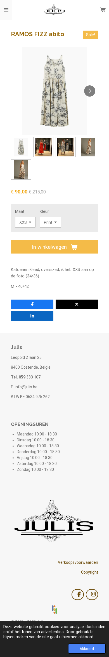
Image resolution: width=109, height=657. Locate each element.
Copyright (89, 572)
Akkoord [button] (87, 648)
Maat (19, 211)
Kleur (44, 211)
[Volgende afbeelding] (89, 91)
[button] (21, 147)
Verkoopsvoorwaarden (78, 562)
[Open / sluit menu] (6, 10)
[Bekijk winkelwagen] (103, 10)
